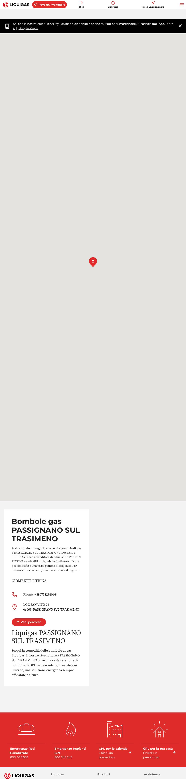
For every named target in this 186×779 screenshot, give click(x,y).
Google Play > (28, 28)
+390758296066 (39, 594)
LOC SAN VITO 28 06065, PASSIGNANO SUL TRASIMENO (51, 607)
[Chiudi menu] (180, 26)
